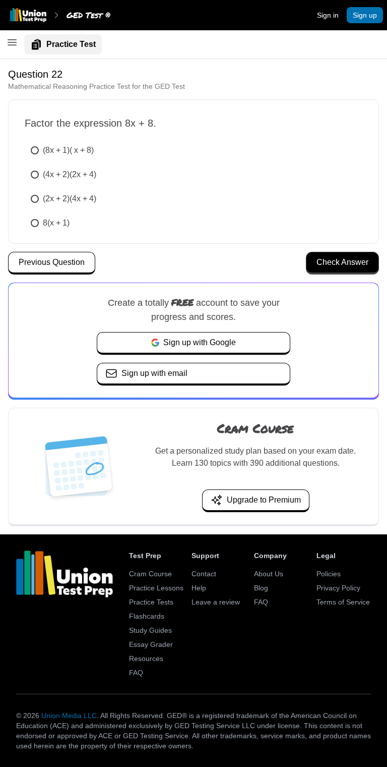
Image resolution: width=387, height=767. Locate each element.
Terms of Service (343, 602)
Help (198, 588)
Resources (146, 658)
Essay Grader (151, 644)
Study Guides (150, 630)
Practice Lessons (156, 588)
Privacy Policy (338, 588)
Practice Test (71, 44)
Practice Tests (151, 602)
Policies (328, 574)
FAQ (136, 673)
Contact (203, 574)
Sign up (365, 15)
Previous (52, 262)
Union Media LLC (69, 715)
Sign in (328, 15)
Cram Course (150, 574)
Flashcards (146, 616)
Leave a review (215, 602)
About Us (268, 574)
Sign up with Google (199, 342)
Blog (261, 588)
